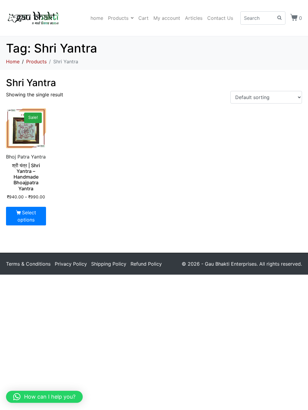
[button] (44, 397)
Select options (26, 216)
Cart (143, 18)
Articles (193, 18)
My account (166, 18)
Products (118, 18)
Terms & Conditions (28, 264)
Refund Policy (146, 264)
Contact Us (220, 18)
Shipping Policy (108, 264)
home (97, 18)
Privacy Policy (71, 264)
